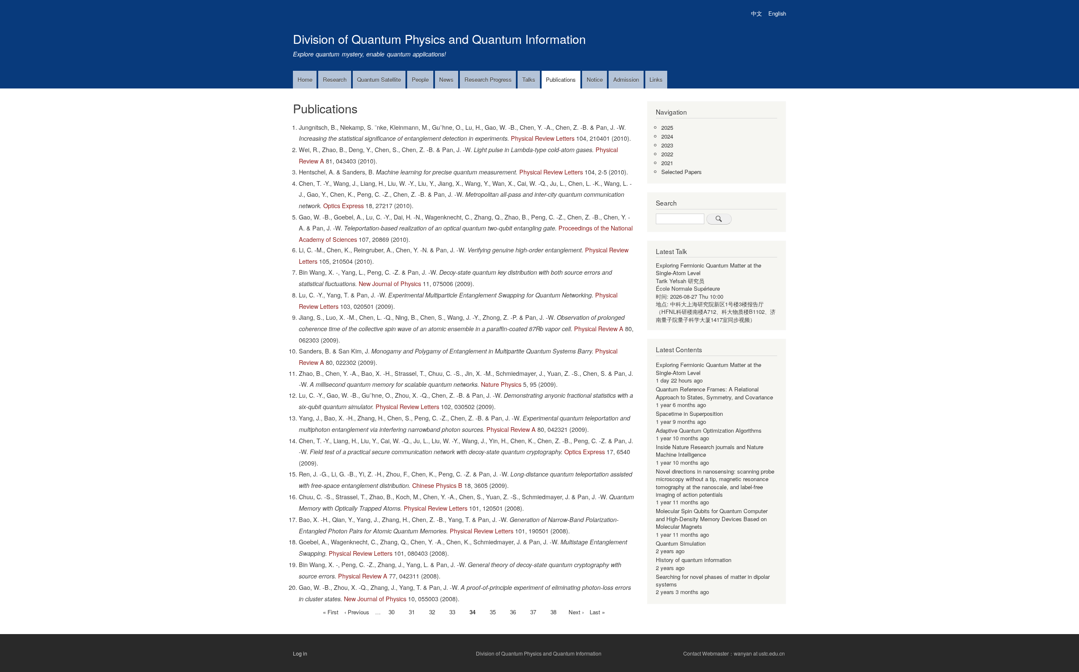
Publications (561, 79)
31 (412, 612)
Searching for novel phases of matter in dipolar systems (713, 580)
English (777, 13)
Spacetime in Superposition (689, 414)
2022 (667, 154)
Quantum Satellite (379, 79)
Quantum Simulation (681, 543)
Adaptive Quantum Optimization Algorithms (709, 430)
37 (533, 612)
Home (305, 79)
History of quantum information (693, 560)
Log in (300, 653)
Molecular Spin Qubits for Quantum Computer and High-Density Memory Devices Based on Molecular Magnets (712, 518)
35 (493, 612)
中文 (756, 13)
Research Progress (488, 79)
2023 (667, 145)
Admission (626, 79)
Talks (528, 79)
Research (334, 79)
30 (392, 612)
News (446, 79)
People (420, 79)
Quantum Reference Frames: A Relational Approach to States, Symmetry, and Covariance (714, 393)
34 (472, 612)
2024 (667, 136)
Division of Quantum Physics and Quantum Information (439, 38)
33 (452, 612)
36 (513, 612)
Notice (595, 79)
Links (656, 79)
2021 (667, 163)
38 (553, 612)
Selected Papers (681, 172)
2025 (667, 127)
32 (432, 612)
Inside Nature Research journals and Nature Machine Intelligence (709, 450)
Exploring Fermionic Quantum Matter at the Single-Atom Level (708, 269)
